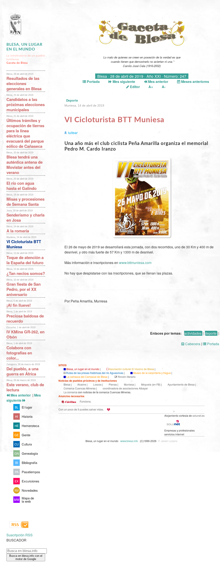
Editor (134, 86)
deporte (211, 333)
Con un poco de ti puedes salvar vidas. (81, 409)
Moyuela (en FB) (150, 384)
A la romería (17, 231)
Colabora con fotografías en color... (19, 353)
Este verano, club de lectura (25, 387)
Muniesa (129, 384)
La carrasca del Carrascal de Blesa (86, 376)
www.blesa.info (129, 441)
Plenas (113, 384)
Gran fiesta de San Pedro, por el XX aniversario (23, 289)
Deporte (72, 100)
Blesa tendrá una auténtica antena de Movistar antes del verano (24, 164)
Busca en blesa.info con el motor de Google (25, 557)
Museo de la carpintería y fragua (152, 373)
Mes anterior (157, 81)
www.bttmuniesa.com (135, 262)
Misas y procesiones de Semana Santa (25, 201)
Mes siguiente (123, 81)
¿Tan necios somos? (25, 273)
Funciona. (85, 401)
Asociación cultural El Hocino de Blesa (131, 369)
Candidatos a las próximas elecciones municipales (25, 104)
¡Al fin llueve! (18, 305)
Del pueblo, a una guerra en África (22, 371)
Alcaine (81, 384)
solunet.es (198, 415)
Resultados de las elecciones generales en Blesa (23, 83)
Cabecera (192, 343)
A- (163, 86)
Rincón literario (127, 376)
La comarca (70, 392)
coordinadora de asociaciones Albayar (125, 388)
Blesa (67, 384)
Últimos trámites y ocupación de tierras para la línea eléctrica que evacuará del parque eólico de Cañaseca (25, 133)
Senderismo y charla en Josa (25, 217)
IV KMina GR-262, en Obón (25, 334)
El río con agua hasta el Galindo (21, 185)
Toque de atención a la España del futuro (25, 260)
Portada (93, 81)
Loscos (97, 384)
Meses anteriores (194, 81)
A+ (150, 86)
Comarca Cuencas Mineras (80, 388)
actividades (193, 333)
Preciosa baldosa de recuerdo (25, 318)
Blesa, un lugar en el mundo (82, 369)
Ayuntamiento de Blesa (181, 384)
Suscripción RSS (19, 534)
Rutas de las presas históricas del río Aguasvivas (94, 373)
